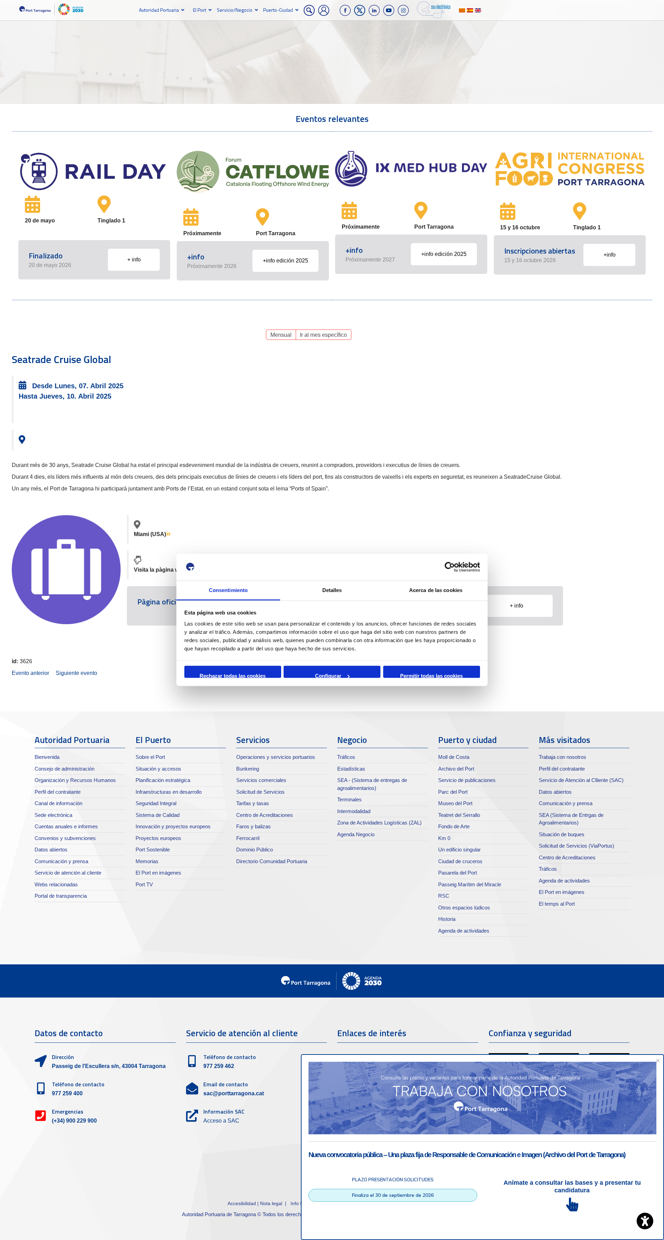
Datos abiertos (51, 849)
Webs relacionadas (56, 884)
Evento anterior (30, 673)
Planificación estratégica (163, 780)
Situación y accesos (158, 769)
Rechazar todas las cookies (233, 675)
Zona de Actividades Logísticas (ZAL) (379, 823)
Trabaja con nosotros (562, 757)
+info (609, 255)
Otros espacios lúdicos (464, 907)
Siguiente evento (76, 673)
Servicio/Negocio (234, 9)
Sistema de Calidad (157, 815)
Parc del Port (453, 792)
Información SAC (224, 1111)
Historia (446, 919)
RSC (443, 896)
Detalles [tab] (332, 590)
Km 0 (444, 838)
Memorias (147, 861)
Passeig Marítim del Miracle (469, 884)
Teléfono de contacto (78, 1084)
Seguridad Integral (156, 803)
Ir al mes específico (323, 335)
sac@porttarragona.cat (233, 1093)
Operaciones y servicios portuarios (275, 757)
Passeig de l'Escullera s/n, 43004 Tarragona (109, 1066)
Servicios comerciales (261, 780)
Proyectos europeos (158, 838)
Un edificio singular (459, 849)
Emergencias (67, 1111)
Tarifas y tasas (252, 803)
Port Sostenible (153, 849)
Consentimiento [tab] (228, 590)
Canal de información (58, 803)
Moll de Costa (453, 757)
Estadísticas (351, 769)
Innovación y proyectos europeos (173, 826)
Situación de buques (561, 834)
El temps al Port (557, 904)
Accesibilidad (242, 1203)
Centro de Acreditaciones (264, 815)
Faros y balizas (253, 826)
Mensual (281, 335)
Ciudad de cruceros (460, 861)
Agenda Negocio (356, 834)
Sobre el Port (150, 757)
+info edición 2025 (285, 261)
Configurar (328, 675)
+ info (134, 260)
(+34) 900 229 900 (74, 1121)
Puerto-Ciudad (278, 9)
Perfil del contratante (58, 792)
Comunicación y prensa (61, 861)
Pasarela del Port (457, 873)
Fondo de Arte (454, 826)
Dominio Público (254, 849)
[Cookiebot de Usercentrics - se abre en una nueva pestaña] (449, 567)
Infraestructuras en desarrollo (169, 792)
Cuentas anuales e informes (66, 826)
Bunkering (247, 769)
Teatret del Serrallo (459, 815)
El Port (199, 9)
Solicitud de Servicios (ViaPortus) (576, 846)
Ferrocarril (247, 838)
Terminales (349, 799)
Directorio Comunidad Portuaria (271, 861)
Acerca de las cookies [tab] (435, 590)
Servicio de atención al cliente (68, 873)
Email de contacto (225, 1084)
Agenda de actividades (463, 931)
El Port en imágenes (158, 873)
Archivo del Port (456, 769)
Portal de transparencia (61, 896)
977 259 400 (67, 1093)
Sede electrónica (53, 815)
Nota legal (271, 1203)
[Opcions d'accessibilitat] (645, 1221)
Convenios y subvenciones (65, 838)
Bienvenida (47, 757)
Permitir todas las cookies (431, 675)
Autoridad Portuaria (159, 9)
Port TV (144, 884)
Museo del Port (455, 803)
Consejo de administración (64, 769)
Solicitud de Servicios (260, 792)
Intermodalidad (353, 811)
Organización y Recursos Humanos (75, 780)
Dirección (63, 1057)
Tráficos (346, 757)
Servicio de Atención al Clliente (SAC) (581, 780)
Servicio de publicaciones (467, 780)
